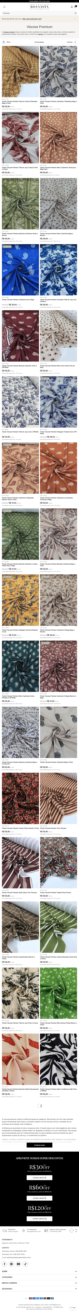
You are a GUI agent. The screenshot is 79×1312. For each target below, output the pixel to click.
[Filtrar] (3, 42)
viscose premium (9, 32)
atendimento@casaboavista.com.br (19, 1257)
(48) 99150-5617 (21, 1251)
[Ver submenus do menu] (75, 1271)
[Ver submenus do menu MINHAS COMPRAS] (75, 1283)
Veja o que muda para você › (32, 19)
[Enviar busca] (76, 13)
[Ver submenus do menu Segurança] (75, 1288)
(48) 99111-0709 (19, 1254)
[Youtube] (18, 1264)
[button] (3, 1)
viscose (40, 34)
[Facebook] (4, 1264)
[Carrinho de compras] (75, 7)
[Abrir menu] (4, 6)
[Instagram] (11, 1264)
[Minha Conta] (72, 7)
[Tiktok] (25, 1264)
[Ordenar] (75, 42)
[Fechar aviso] (75, 19)
